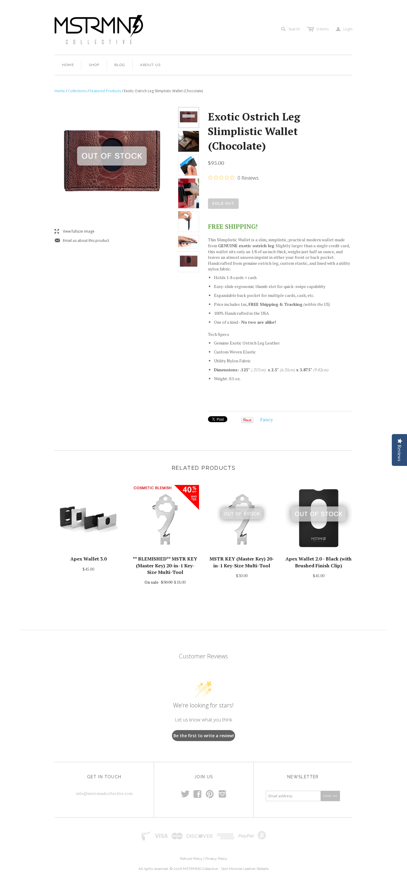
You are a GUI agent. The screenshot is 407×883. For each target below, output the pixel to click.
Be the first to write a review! (203, 735)
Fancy (266, 419)
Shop (94, 65)
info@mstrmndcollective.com (104, 793)
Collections (77, 90)
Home (68, 65)
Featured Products (105, 90)
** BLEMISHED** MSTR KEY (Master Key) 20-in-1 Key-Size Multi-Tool (165, 565)
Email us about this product (82, 240)
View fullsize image (74, 231)
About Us (150, 65)
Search (294, 29)
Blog (119, 65)
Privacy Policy (216, 859)
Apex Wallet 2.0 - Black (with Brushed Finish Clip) (318, 562)
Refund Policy (191, 859)
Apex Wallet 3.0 (88, 558)
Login (344, 29)
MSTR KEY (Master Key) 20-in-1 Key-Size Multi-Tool (241, 562)
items (322, 29)
